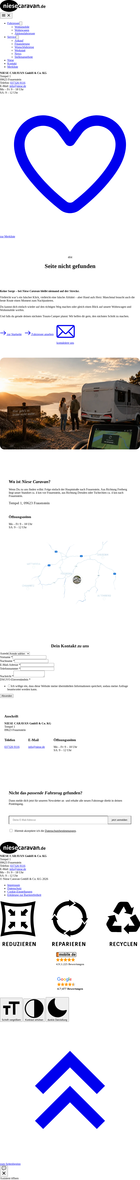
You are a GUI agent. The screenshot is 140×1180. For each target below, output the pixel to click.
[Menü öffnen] (6, 16)
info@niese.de (17, 86)
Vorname (6, 657)
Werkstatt (20, 50)
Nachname (7, 660)
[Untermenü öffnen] (20, 23)
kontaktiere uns (65, 342)
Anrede (4, 653)
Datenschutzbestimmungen (60, 830)
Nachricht (6, 676)
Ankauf (19, 40)
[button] (69, 959)
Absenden (6, 696)
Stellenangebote (24, 56)
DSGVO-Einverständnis (15, 679)
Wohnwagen (22, 30)
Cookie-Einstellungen (19, 891)
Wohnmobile (22, 26)
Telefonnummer (10, 668)
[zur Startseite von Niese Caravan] (23, 10)
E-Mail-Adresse (10, 664)
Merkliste (12, 66)
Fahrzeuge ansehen (42, 334)
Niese (10, 60)
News (18, 53)
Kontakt (12, 63)
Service (11, 36)
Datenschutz (14, 888)
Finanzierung (22, 43)
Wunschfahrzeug (24, 47)
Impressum (13, 885)
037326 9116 (17, 82)
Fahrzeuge (13, 23)
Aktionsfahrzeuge (25, 33)
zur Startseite (14, 334)
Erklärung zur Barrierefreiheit (24, 894)
